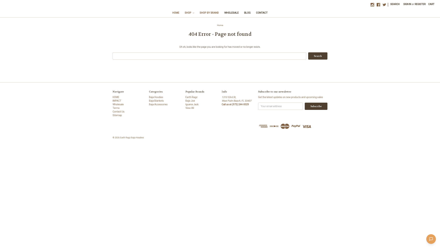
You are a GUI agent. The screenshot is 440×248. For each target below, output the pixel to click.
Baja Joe (190, 100)
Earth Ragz (191, 97)
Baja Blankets (156, 100)
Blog (247, 12)
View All (189, 108)
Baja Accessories (158, 104)
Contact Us (118, 111)
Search (395, 4)
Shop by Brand (209, 12)
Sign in (407, 4)
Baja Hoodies (156, 97)
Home (175, 12)
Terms (116, 108)
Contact (262, 12)
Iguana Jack (192, 104)
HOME (116, 97)
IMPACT (117, 100)
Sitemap (117, 115)
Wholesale (231, 12)
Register (420, 4)
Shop (188, 12)
